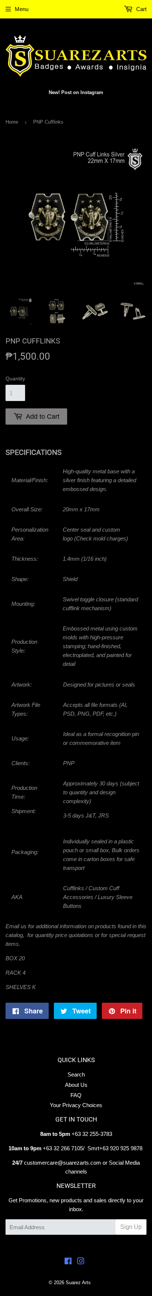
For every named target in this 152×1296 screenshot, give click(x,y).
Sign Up (131, 1227)
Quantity (15, 378)
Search (76, 1074)
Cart (140, 9)
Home (12, 122)
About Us (76, 1085)
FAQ (76, 1095)
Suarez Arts (78, 1282)
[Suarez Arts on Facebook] (68, 1262)
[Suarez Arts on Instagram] (80, 1262)
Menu (21, 9)
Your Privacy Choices (76, 1105)
